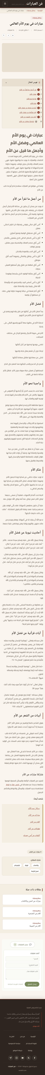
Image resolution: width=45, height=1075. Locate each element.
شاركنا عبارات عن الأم (26, 121)
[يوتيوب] (22, 1057)
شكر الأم (33, 103)
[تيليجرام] (10, 1057)
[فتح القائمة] (5, 3)
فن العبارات (11, 1066)
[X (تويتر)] (28, 1057)
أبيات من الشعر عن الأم (28, 117)
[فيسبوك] (34, 1057)
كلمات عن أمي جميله (31, 835)
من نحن (22, 1036)
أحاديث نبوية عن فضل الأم (27, 108)
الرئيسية (40, 10)
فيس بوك (15, 784)
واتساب (36, 865)
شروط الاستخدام (31, 1043)
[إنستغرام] (16, 1057)
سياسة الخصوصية (14, 1043)
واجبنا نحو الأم (31, 98)
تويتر (7, 784)
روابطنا (30, 1050)
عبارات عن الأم (34, 815)
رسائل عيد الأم (34, 808)
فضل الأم (33, 94)
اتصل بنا (11, 1036)
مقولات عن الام (34, 829)
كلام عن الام (35, 822)
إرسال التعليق (32, 984)
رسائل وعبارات (30, 10)
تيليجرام (17, 865)
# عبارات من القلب (35, 851)
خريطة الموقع (17, 1050)
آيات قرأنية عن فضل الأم (28, 112)
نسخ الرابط (35, 871)
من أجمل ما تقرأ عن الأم (27, 89)
